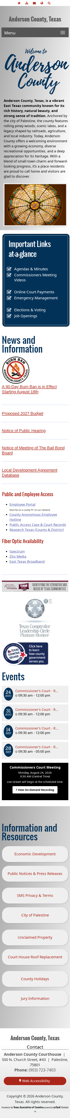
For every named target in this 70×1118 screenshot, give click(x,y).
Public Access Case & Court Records (38, 524)
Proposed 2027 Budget (22, 413)
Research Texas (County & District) (37, 529)
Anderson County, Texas (35, 19)
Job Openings (25, 315)
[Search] (50, 3)
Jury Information (35, 998)
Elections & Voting (30, 309)
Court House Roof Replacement (35, 956)
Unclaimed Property (35, 937)
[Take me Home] (20, 3)
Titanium (61, 1107)
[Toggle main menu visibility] (63, 32)
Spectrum (17, 551)
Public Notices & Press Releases (35, 873)
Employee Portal (22, 504)
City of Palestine (35, 915)
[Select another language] (43, 3)
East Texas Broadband (27, 561)
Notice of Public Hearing (24, 430)
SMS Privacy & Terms (35, 895)
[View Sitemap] (27, 3)
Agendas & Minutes (31, 268)
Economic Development (35, 853)
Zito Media (18, 556)
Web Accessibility (36, 1081)
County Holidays (35, 978)
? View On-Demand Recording (35, 790)
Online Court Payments (34, 291)
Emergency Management (36, 297)
